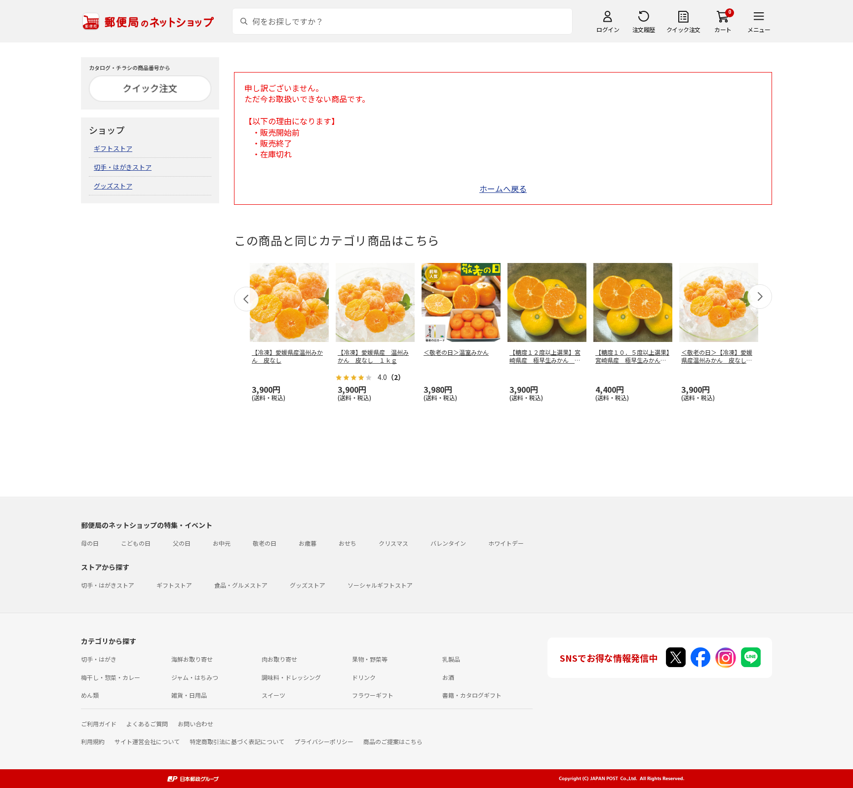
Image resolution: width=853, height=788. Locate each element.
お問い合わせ (195, 723)
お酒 (448, 677)
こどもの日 (136, 543)
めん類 (90, 695)
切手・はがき (98, 659)
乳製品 (451, 659)
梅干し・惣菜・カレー (110, 677)
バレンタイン (448, 543)
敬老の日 (264, 543)
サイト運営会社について (147, 741)
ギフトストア (113, 148)
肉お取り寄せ (279, 659)
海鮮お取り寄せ (192, 659)
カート (723, 29)
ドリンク (364, 677)
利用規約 (93, 741)
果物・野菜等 (370, 659)
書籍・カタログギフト (472, 695)
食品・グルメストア (241, 585)
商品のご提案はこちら (393, 741)
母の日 (90, 543)
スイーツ (273, 695)
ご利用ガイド (98, 723)
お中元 (222, 543)
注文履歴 (643, 29)
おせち (347, 543)
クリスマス (393, 543)
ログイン (607, 29)
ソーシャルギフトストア (380, 585)
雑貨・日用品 (189, 695)
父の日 (182, 543)
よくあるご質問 (147, 723)
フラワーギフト (372, 695)
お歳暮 (307, 543)
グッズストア (113, 185)
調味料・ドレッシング (291, 677)
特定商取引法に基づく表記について (237, 741)
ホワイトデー (506, 543)
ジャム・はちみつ (194, 677)
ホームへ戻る (503, 188)
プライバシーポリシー (323, 741)
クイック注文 (683, 29)
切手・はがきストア (123, 167)
